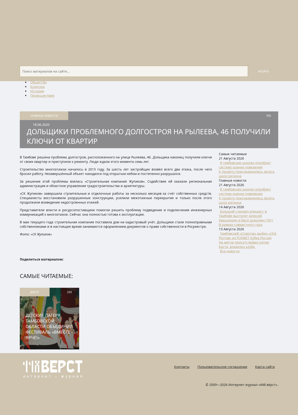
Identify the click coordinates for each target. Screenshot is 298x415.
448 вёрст (33, 342)
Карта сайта (265, 367)
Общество (38, 82)
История (37, 91)
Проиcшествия (42, 95)
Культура (37, 86)
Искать (263, 71)
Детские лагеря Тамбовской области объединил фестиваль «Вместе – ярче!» (49, 326)
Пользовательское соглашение (222, 367)
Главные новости (44, 116)
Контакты (182, 367)
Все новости (230, 251)
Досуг (34, 292)
